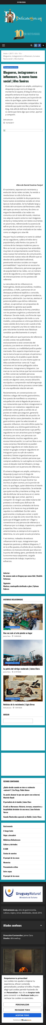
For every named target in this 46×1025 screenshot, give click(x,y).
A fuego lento (8, 831)
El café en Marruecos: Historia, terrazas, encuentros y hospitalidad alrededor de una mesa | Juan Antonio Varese (22, 809)
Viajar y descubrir (9, 835)
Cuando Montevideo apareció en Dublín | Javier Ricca (22, 816)
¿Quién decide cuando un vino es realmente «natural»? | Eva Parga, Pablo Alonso (19, 789)
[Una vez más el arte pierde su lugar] (23, 617)
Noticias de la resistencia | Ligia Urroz (19, 704)
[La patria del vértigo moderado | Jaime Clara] (23, 653)
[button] (3, 45)
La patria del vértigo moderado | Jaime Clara (21, 668)
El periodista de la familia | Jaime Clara (17, 802)
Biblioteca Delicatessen (11, 840)
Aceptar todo (22, 1015)
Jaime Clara (6, 636)
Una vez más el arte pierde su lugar (17, 633)
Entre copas (7, 871)
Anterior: (22, 576)
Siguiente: (21, 586)
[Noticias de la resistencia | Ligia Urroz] (23, 688)
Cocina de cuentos (10, 853)
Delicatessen (8, 120)
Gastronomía (8, 826)
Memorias (6, 862)
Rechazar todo (22, 1010)
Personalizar (22, 1004)
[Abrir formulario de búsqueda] (31, 45)
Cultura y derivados (10, 844)
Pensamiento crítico (11, 67)
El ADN (5, 849)
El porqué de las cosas (11, 858)
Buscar (6, 714)
